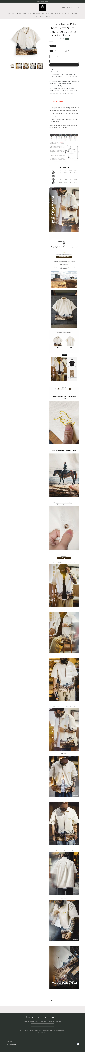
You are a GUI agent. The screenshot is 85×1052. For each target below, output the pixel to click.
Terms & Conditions (42, 1032)
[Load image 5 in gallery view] (40, 66)
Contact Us (31, 1030)
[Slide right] (44, 66)
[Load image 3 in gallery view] (26, 66)
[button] (7, 7)
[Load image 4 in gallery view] (33, 66)
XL (63, 50)
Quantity (51, 53)
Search (21, 1030)
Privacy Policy (38, 1030)
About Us (26, 1030)
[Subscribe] (52, 1025)
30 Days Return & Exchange (49, 1030)
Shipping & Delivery (60, 1030)
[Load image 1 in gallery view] (12, 66)
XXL (69, 50)
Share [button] (52, 1000)
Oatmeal (53, 45)
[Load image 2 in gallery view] (19, 66)
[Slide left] (7, 66)
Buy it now (64, 65)
